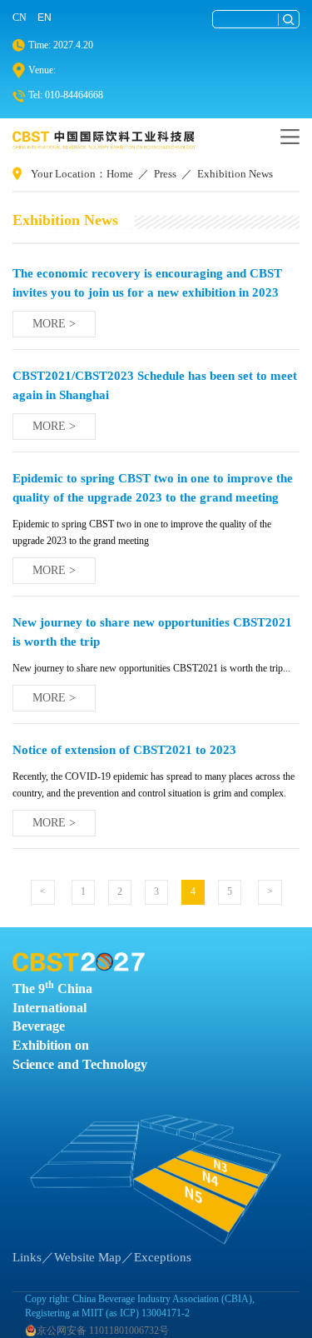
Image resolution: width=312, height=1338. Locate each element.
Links (27, 1257)
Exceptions (162, 1257)
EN (44, 17)
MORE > (54, 323)
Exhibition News (235, 173)
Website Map (87, 1257)
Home (119, 173)
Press (165, 173)
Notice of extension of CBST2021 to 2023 (124, 749)
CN (19, 17)
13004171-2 (165, 1313)
